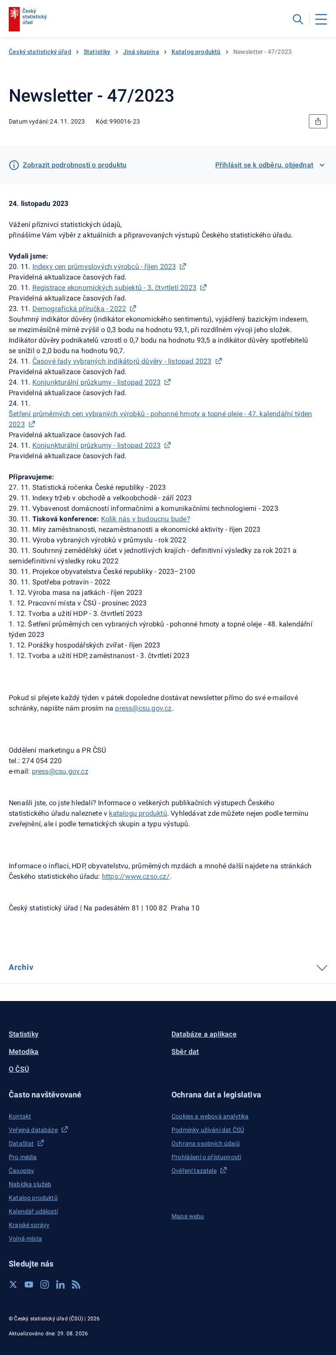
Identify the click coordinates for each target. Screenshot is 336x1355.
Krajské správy (29, 1224)
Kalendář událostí (33, 1211)
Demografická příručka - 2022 (79, 308)
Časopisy (21, 1170)
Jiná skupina (141, 51)
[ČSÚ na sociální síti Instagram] (44, 1284)
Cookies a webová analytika (210, 1116)
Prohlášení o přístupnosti (206, 1156)
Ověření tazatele (194, 1170)
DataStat (21, 1143)
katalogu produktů (138, 813)
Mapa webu (188, 1216)
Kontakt (20, 1116)
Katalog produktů (196, 51)
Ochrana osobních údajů (206, 1143)
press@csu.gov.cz (60, 771)
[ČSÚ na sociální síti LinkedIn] (60, 1284)
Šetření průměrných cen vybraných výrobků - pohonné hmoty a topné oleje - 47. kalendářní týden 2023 (160, 419)
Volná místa (25, 1238)
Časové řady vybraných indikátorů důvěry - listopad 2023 (122, 361)
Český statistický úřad (40, 51)
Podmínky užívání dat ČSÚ (208, 1129)
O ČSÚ (19, 1069)
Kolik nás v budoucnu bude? (145, 519)
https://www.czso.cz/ (136, 876)
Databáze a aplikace (204, 1034)
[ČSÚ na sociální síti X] (13, 1284)
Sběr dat (185, 1051)
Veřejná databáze (33, 1129)
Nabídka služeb (30, 1184)
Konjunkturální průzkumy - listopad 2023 (96, 382)
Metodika (24, 1051)
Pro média (23, 1156)
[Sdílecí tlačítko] (318, 121)
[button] (86, 1094)
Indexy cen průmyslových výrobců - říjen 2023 (104, 266)
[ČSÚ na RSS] (76, 1284)
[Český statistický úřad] (28, 19)
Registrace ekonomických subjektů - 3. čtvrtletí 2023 (114, 287)
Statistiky (97, 51)
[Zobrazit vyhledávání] (298, 19)
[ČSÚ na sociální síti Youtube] (28, 1284)
